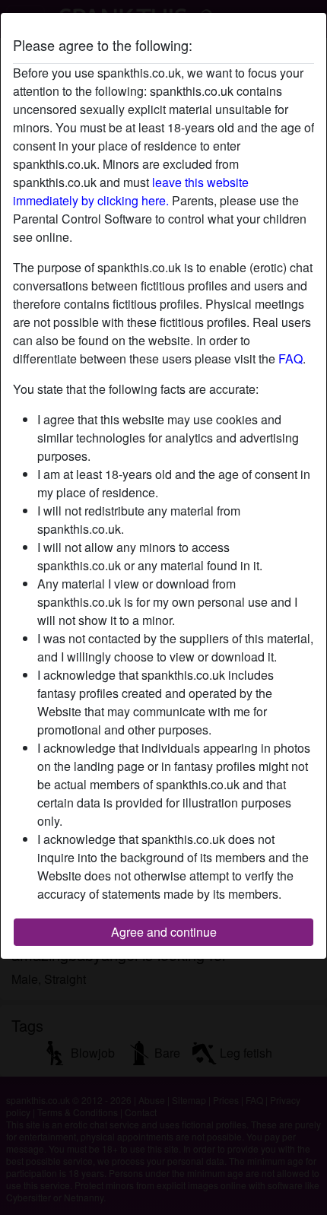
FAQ (290, 358)
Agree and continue (164, 932)
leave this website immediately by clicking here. (131, 191)
